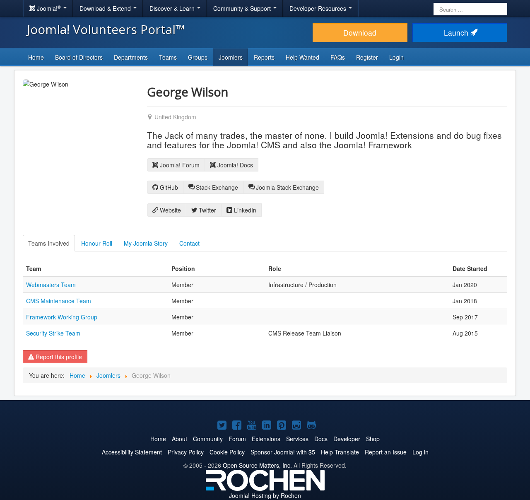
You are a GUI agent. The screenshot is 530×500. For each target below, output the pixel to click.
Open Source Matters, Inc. (257, 465)
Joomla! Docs (234, 165)
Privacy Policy (186, 452)
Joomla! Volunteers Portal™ (106, 29)
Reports (264, 57)
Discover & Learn (172, 8)
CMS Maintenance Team (58, 301)
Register (367, 57)
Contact (189, 243)
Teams (168, 57)
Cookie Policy (227, 452)
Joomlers (231, 57)
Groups (197, 57)
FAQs (337, 57)
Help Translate (340, 452)
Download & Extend (106, 8)
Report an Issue (386, 452)
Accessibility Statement (132, 452)
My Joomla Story (146, 243)
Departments (131, 57)
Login (396, 57)
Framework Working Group (61, 317)
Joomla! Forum (179, 165)
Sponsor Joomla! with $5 (283, 452)
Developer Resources (318, 8)
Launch (457, 32)
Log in (420, 452)
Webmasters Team (51, 284)
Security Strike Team (53, 333)
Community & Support (242, 8)
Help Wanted (302, 57)
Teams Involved (49, 243)
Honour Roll (96, 243)
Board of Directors (79, 57)
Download (359, 32)
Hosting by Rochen (265, 495)
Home (36, 57)
